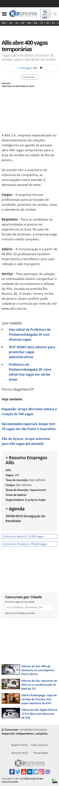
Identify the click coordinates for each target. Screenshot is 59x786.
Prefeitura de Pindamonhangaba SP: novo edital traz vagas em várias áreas (30, 372)
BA (35, 23)
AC (11, 23)
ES (53, 23)
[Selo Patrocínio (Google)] (45, 13)
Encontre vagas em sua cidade (19, 601)
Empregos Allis (27, 68)
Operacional (38, 490)
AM (29, 23)
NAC (4, 23)
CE (41, 23)
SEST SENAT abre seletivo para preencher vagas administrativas (32, 352)
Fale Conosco (39, 745)
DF (47, 23)
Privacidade (40, 753)
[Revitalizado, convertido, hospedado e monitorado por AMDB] (54, 780)
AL (16, 23)
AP (22, 23)
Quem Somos (19, 745)
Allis (8, 470)
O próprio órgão (35, 500)
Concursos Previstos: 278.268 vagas (25, 544)
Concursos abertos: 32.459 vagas (23, 536)
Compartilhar (29, 77)
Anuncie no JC (19, 753)
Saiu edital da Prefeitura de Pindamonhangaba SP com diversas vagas (30, 334)
